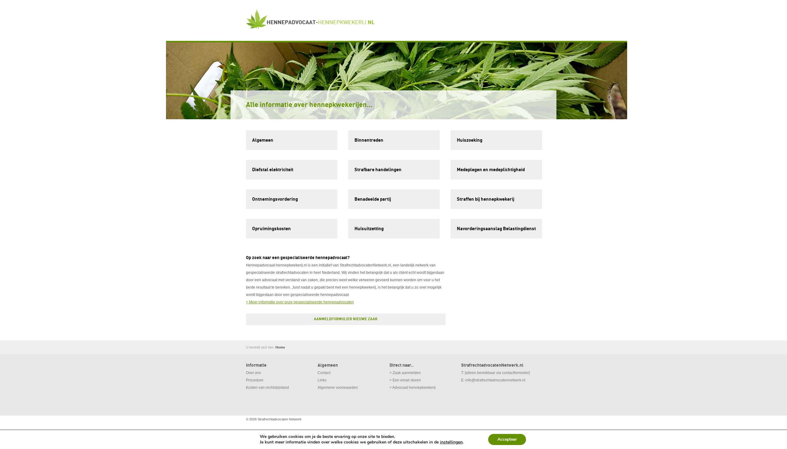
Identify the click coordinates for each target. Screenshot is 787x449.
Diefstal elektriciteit (272, 169)
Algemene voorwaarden (338, 387)
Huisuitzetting (369, 228)
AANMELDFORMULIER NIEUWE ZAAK (346, 319)
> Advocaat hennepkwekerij (413, 387)
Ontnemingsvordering (275, 199)
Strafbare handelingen (377, 169)
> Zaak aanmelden (405, 373)
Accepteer (507, 439)
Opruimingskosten (271, 228)
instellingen (451, 442)
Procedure (254, 380)
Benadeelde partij (372, 199)
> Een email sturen (405, 380)
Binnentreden (368, 140)
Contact (324, 373)
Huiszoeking (469, 140)
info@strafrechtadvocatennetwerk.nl (495, 380)
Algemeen (262, 140)
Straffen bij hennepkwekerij (485, 199)
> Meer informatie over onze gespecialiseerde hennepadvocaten (300, 302)
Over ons (253, 373)
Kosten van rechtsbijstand (267, 387)
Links (322, 380)
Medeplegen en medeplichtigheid (491, 169)
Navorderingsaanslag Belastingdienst (496, 228)
